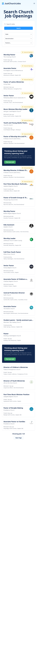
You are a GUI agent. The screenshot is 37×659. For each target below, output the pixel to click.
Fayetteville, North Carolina (10, 401)
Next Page (18, 438)
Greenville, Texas (8, 102)
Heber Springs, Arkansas (9, 327)
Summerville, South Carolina (10, 299)
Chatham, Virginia (8, 286)
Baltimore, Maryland (8, 143)
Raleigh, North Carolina (9, 415)
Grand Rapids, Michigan (9, 130)
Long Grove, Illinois (8, 387)
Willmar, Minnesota (8, 89)
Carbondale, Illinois (8, 191)
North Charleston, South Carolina (11, 231)
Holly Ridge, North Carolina (10, 428)
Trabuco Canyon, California (10, 374)
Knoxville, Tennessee (8, 218)
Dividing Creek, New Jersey (10, 340)
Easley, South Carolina (9, 116)
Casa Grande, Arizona (9, 272)
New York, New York (8, 204)
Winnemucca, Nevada (9, 75)
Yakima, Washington (8, 259)
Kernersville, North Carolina (10, 61)
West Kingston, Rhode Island (10, 313)
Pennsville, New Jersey (9, 245)
